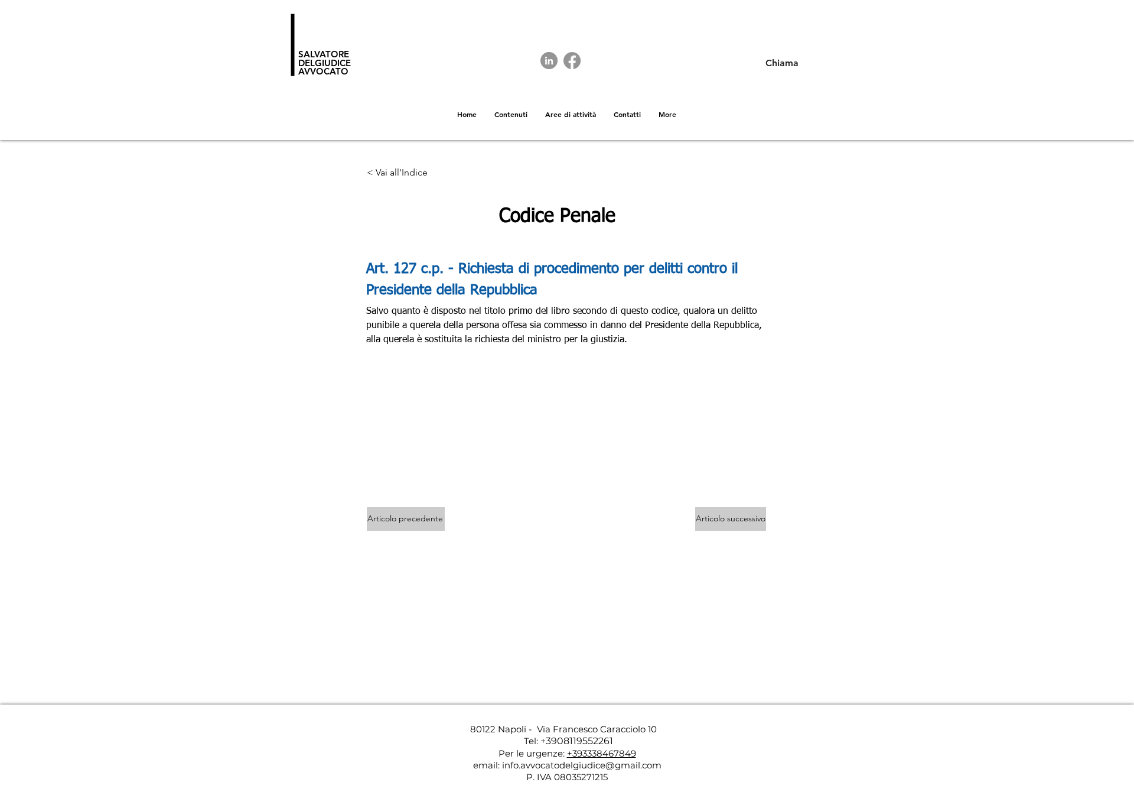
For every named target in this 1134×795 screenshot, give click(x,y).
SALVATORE (323, 54)
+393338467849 (601, 753)
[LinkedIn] (549, 60)
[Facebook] (572, 60)
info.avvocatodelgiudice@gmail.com (582, 765)
